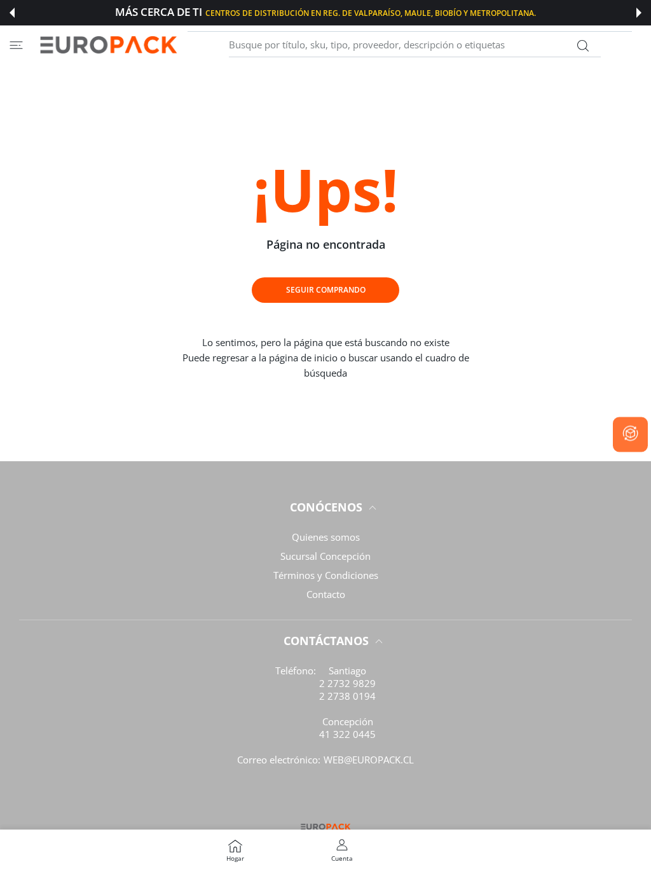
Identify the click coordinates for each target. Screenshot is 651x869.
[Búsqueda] (583, 46)
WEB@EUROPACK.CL (369, 759)
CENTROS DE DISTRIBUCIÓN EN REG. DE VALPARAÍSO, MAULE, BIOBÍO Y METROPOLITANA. (370, 13)
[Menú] (16, 45)
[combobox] (415, 45)
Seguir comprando (326, 289)
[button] (12, 13)
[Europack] (108, 45)
